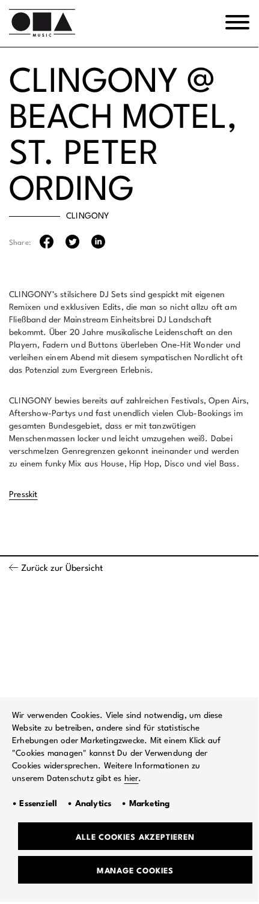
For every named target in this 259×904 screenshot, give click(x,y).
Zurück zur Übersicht (62, 568)
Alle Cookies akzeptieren (135, 838)
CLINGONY (87, 216)
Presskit (23, 494)
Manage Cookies (135, 871)
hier (131, 778)
